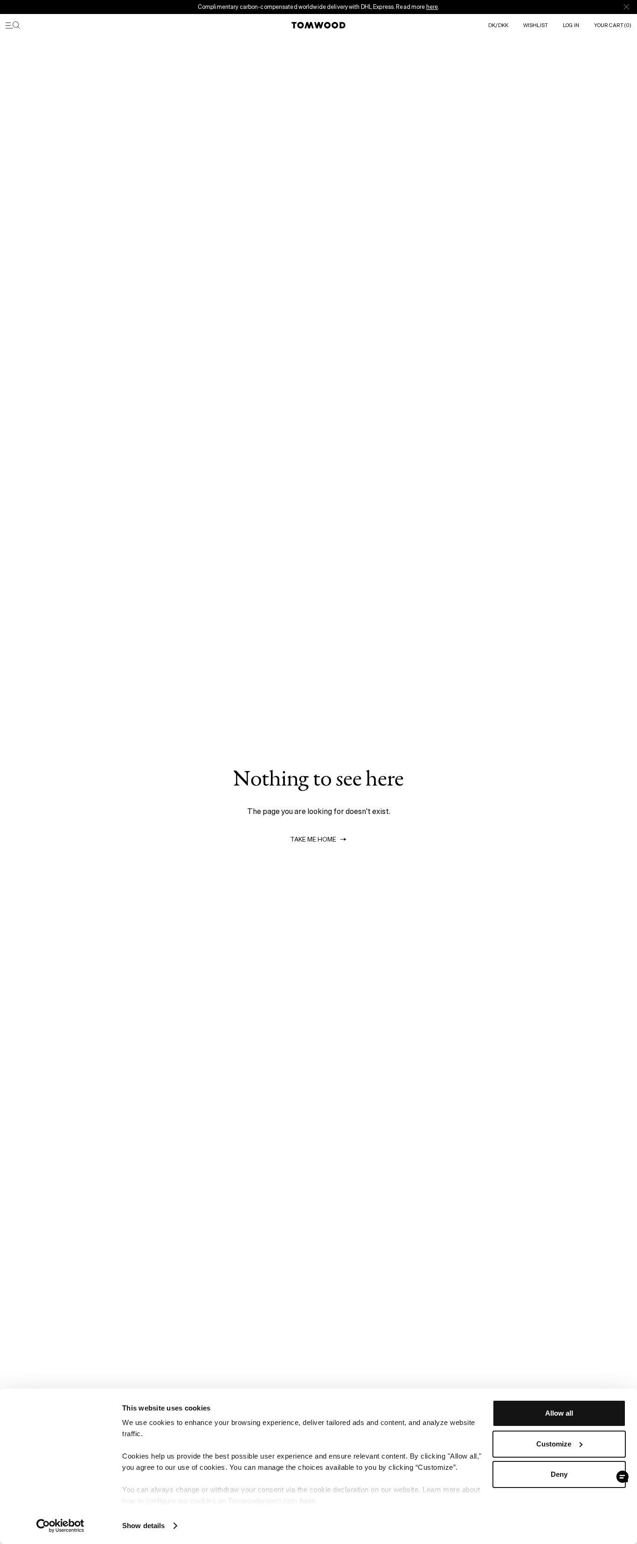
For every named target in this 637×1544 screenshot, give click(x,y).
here (432, 7)
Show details (143, 1526)
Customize (553, 1444)
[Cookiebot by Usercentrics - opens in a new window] (60, 1526)
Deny (559, 1474)
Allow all (559, 1413)
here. (309, 1501)
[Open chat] (622, 1476)
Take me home (313, 839)
